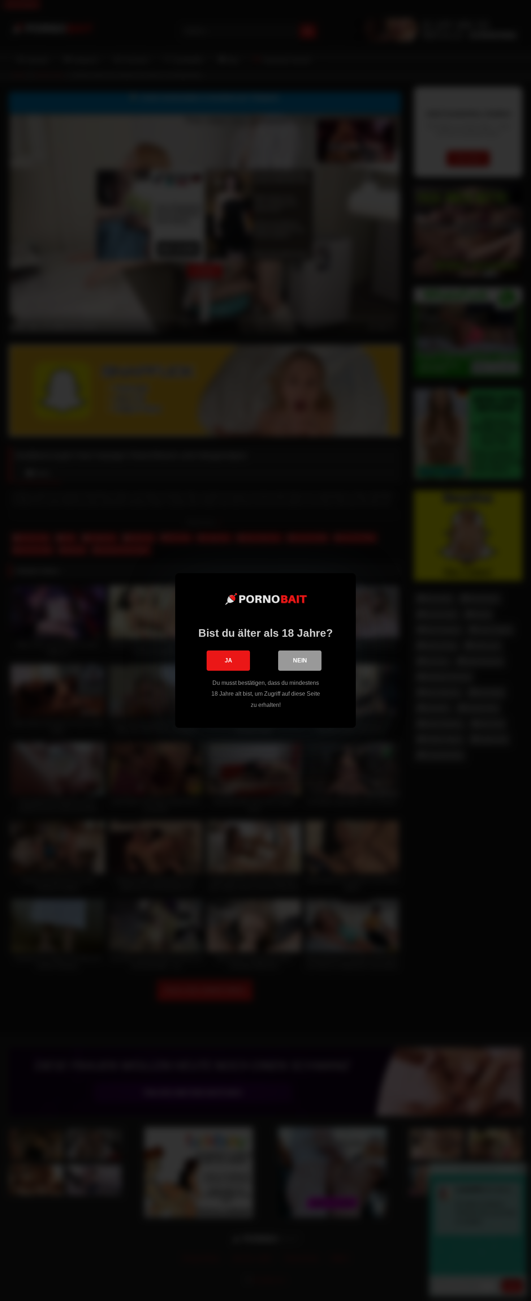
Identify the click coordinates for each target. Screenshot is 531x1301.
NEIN (300, 660)
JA (228, 660)
